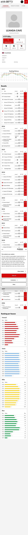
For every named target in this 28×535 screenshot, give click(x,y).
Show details (21, 271)
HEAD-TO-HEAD (15, 5)
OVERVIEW (5, 5)
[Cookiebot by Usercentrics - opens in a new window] (17, 249)
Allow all (14, 275)
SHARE (23, 5)
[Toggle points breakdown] (17, 93)
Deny (14, 284)
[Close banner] (25, 249)
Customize (13, 280)
